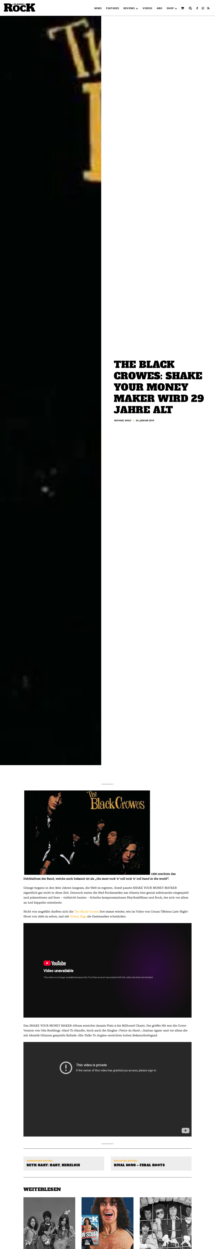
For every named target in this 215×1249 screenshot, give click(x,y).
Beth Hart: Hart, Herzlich (53, 1165)
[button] (190, 8)
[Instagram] (203, 8)
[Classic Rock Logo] (19, 7)
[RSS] (208, 8)
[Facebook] (197, 8)
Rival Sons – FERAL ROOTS (139, 1165)
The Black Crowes (86, 911)
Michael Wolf (122, 420)
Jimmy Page (78, 916)
